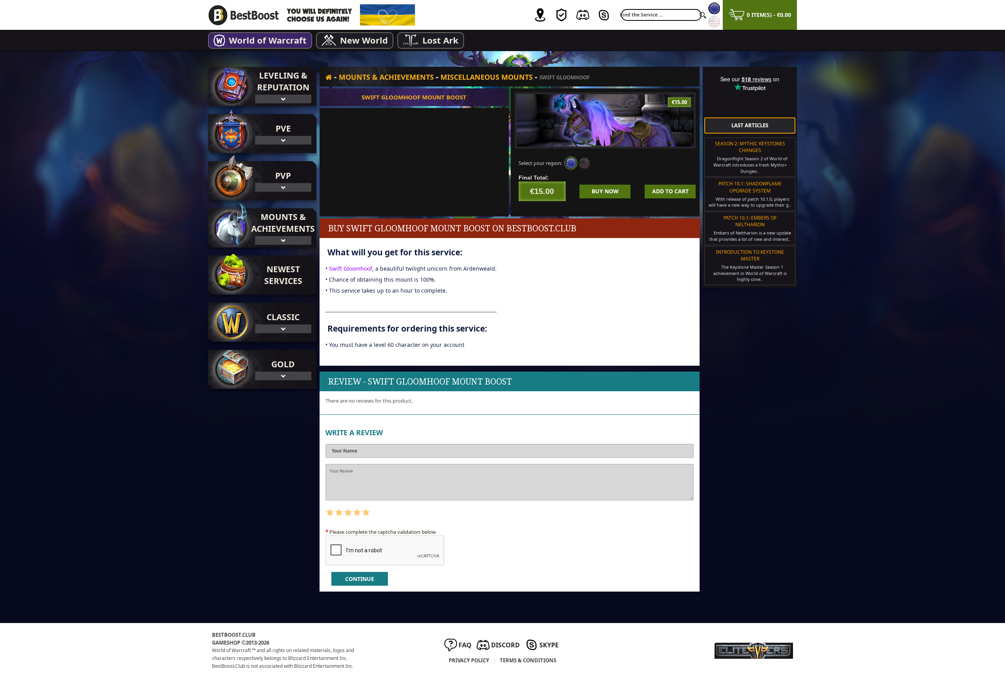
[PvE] (229, 133)
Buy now (605, 191)
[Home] (328, 76)
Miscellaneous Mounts (486, 77)
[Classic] (229, 322)
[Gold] (229, 369)
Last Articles (749, 125)
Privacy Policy (469, 660)
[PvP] (229, 180)
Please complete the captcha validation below (382, 531)
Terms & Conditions (528, 660)
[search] (703, 15)
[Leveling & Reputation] (229, 86)
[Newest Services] (262, 275)
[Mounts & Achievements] (229, 227)
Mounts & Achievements (386, 77)
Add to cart (670, 191)
